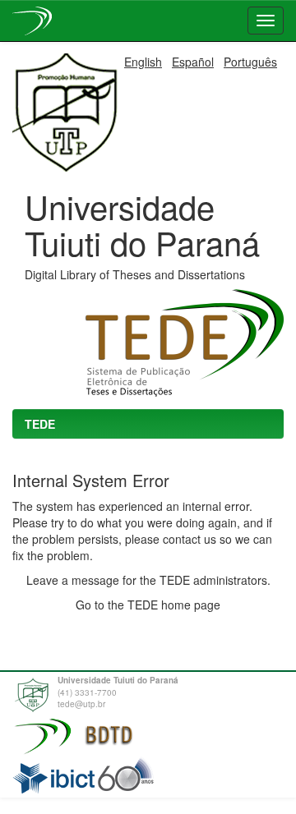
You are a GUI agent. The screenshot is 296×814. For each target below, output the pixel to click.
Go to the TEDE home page (148, 604)
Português (250, 61)
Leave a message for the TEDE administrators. (148, 580)
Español (193, 61)
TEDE (40, 424)
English (143, 61)
